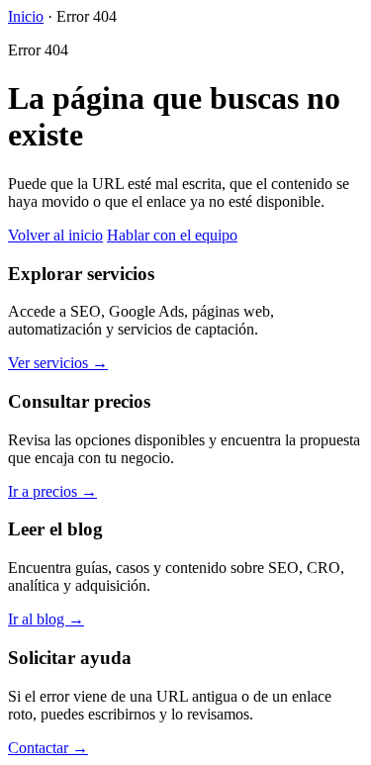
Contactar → (48, 747)
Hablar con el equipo (172, 235)
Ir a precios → (52, 491)
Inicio (26, 16)
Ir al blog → (46, 619)
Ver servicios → (58, 362)
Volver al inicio (55, 235)
